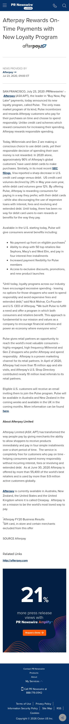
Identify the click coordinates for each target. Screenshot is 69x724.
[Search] (64, 5)
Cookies (34, 713)
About (34, 676)
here (6, 411)
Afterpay (9, 96)
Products (34, 672)
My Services (33, 681)
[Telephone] (55, 5)
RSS (59, 708)
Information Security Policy (23, 708)
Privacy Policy (43, 704)
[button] (34, 46)
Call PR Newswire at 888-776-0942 (35, 690)
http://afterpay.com (15, 560)
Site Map (47, 708)
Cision (40, 718)
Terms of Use (23, 704)
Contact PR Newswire (34, 668)
